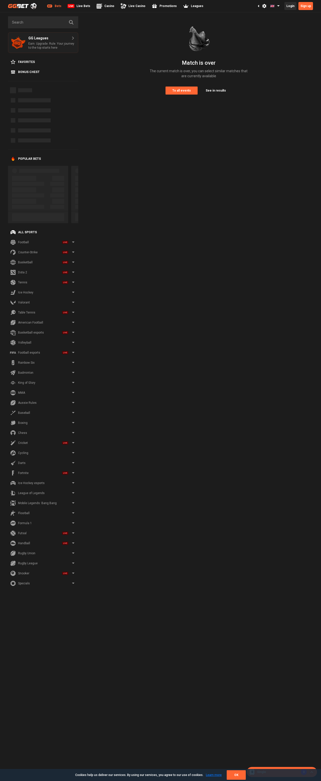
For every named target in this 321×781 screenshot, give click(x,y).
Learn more (214, 775)
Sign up (305, 6)
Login (290, 6)
